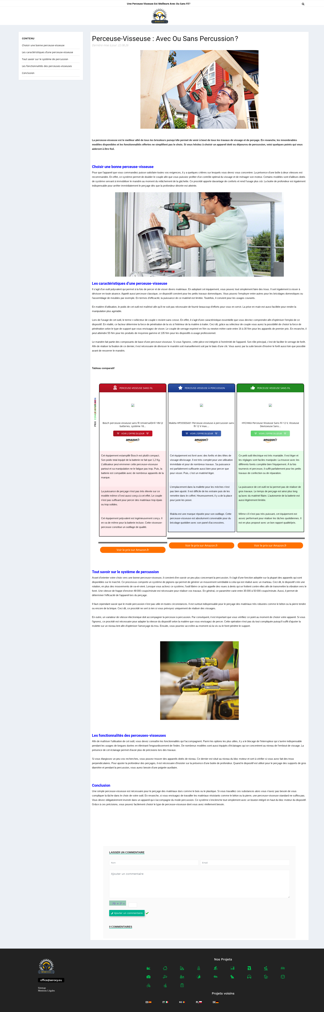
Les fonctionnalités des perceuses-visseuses (47, 66)
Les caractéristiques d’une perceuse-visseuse (47, 52)
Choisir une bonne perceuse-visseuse (43, 45)
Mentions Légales (46, 990)
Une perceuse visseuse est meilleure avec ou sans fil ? (158, 3)
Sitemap (42, 988)
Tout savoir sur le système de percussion (45, 59)
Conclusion (28, 73)
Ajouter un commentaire (128, 913)
